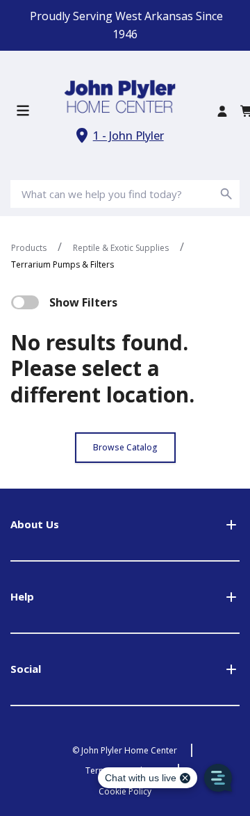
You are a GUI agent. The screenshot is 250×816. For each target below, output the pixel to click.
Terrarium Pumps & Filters (62, 264)
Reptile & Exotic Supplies (121, 248)
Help (22, 596)
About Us (34, 524)
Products (29, 248)
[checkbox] (25, 302)
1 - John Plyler (128, 135)
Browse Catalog (125, 447)
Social (25, 669)
